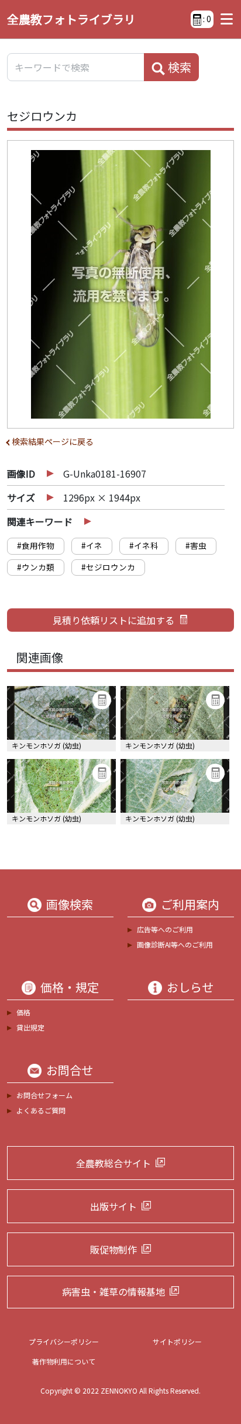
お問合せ (69, 1070)
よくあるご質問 (41, 1110)
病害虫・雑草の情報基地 (113, 1291)
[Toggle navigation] (224, 19)
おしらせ (190, 987)
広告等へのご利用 (165, 929)
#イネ (91, 545)
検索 (178, 66)
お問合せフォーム (44, 1095)
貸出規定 (30, 1027)
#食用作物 (35, 545)
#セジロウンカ (108, 567)
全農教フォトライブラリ (71, 19)
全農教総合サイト (113, 1163)
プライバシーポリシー (64, 1341)
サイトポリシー (177, 1341)
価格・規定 (69, 987)
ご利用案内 (190, 904)
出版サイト (113, 1206)
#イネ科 (144, 545)
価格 (23, 1012)
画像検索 (69, 904)
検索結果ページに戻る (53, 441)
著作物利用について (63, 1361)
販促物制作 (113, 1249)
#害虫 (195, 545)
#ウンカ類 (35, 567)
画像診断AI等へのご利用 (175, 944)
